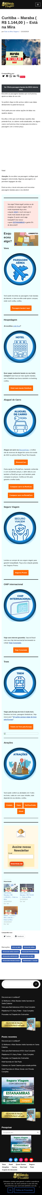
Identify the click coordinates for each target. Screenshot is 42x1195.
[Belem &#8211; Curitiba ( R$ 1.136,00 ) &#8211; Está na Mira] (11, 910)
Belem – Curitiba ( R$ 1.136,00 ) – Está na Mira (10, 918)
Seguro (32, 1164)
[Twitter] (16, 1160)
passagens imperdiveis (10, 956)
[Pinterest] (26, 1160)
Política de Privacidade (24, 1190)
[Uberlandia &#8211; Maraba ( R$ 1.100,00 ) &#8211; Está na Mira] (11, 888)
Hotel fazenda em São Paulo (12, 1062)
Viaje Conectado (15, 643)
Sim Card (23, 1167)
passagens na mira (27, 956)
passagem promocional (30, 951)
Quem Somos (21, 1164)
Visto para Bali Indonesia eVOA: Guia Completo (18, 1007)
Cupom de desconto (9, 1170)
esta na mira (16, 947)
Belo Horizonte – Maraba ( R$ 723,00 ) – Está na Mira (27, 895)
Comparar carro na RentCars (21, 487)
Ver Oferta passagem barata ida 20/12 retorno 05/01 (21, 88)
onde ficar (16, 326)
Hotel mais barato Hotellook (21, 388)
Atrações (5, 1167)
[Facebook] (11, 1160)
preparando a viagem (30, 960)
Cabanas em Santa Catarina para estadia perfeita (19, 1065)
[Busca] (38, 1132)
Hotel (11, 1164)
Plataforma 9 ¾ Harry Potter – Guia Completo (18, 1011)
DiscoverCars (24, 450)
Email (10, 853)
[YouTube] (31, 1160)
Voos (4, 1164)
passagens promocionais (11, 960)
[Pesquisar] (36, 984)
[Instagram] (21, 1160)
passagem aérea (29, 947)
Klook (21, 811)
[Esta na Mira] (8, 5)
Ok (10, 1190)
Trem (32, 1167)
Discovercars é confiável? (11, 997)
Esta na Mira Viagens (11, 31)
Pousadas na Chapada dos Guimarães (15, 1014)
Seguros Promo (21, 573)
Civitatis (9, 805)
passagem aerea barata (11, 951)
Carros (14, 1167)
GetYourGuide (30, 805)
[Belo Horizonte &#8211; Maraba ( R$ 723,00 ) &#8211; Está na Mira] (27, 888)
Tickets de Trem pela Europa (21, 727)
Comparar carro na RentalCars (21, 495)
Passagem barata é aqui (21, 308)
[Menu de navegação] (37, 4)
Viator (18, 805)
